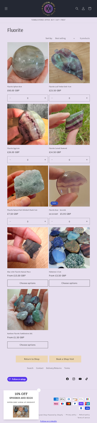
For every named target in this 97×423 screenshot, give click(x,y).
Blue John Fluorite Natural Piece (19, 272)
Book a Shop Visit (65, 358)
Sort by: (49, 38)
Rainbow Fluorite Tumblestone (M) (19, 333)
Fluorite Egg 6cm (13, 148)
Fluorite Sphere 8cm (14, 87)
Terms (67, 368)
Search (30, 368)
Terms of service (84, 418)
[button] (6, 8)
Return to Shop (32, 358)
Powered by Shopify (55, 415)
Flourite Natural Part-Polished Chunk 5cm (22, 210)
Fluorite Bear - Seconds (57, 210)
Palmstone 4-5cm (55, 272)
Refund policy (84, 415)
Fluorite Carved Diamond (58, 148)
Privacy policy (71, 415)
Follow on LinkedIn (48, 421)
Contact (39, 368)
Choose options (27, 283)
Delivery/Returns (54, 368)
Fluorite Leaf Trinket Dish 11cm (60, 87)
